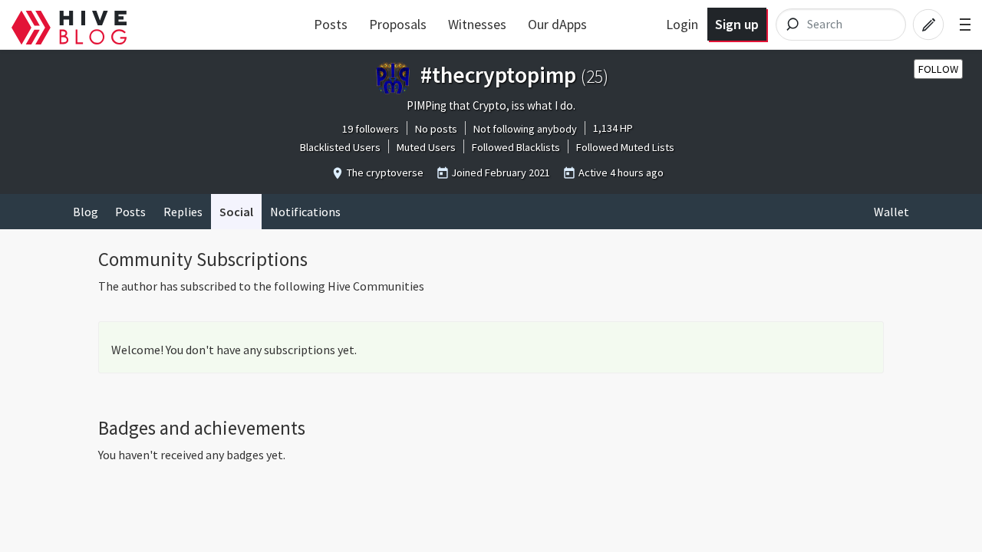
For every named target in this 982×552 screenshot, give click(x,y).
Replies (183, 211)
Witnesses (477, 24)
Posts (331, 24)
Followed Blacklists (516, 147)
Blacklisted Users (340, 147)
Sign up (737, 24)
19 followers (370, 129)
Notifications (305, 211)
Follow (938, 69)
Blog (85, 211)
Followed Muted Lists (625, 147)
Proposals (398, 24)
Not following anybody (525, 129)
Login (682, 24)
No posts (436, 129)
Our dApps (557, 24)
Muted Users (426, 147)
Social (236, 211)
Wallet (891, 211)
